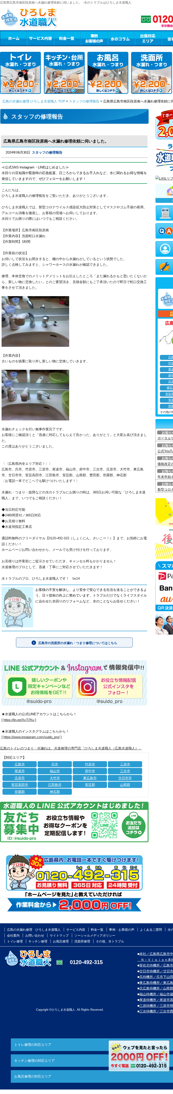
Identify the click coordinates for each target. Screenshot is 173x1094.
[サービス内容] (32, 38)
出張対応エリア (148, 38)
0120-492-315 (86, 962)
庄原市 (20, 778)
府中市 (90, 771)
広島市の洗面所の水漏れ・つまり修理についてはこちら (77, 643)
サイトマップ (59, 935)
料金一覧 (67, 38)
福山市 (55, 771)
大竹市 (55, 778)
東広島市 (90, 778)
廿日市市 (125, 778)
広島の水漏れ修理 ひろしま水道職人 (34, 929)
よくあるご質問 (151, 929)
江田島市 (54, 785)
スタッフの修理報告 (84, 101)
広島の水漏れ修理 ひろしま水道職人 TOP (33, 101)
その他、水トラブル (110, 941)
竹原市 (90, 764)
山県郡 (125, 785)
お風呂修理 (61, 941)
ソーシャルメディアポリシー (94, 935)
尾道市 (20, 771)
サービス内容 (40, 38)
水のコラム (121, 38)
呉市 (54, 764)
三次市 (125, 771)
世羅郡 (20, 792)
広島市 (20, 764)
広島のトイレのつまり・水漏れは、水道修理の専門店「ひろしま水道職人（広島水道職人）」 (71, 748)
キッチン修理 (37, 941)
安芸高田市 (19, 785)
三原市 (125, 764)
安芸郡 (90, 785)
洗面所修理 (82, 941)
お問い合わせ (34, 935)
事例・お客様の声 (94, 38)
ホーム (13, 38)
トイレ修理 (15, 941)
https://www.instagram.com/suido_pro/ (31, 737)
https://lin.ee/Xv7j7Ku (18, 720)
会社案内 (13, 935)
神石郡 (55, 792)
